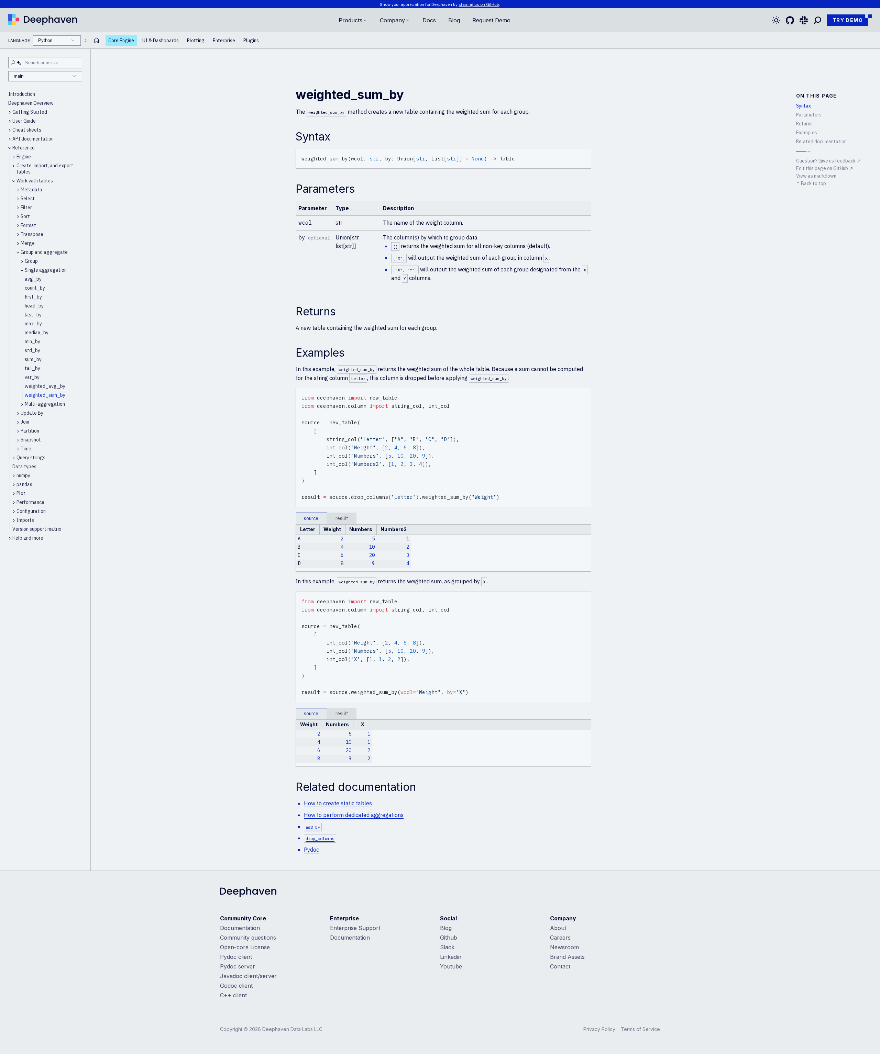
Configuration (31, 511)
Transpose (32, 234)
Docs (429, 20)
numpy (23, 475)
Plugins (251, 40)
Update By (32, 413)
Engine (23, 157)
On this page (816, 96)
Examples (806, 133)
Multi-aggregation (45, 404)
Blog (454, 20)
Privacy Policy (599, 1029)
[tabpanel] (443, 548)
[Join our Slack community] (804, 20)
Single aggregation (46, 270)
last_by (33, 315)
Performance (30, 502)
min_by (32, 341)
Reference (23, 148)
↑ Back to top (811, 183)
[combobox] (57, 40)
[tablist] (443, 518)
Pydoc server (237, 966)
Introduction (21, 94)
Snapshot (31, 440)
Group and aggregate (44, 252)
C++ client (233, 995)
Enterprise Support (355, 927)
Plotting (196, 40)
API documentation (33, 139)
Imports (25, 520)
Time (26, 449)
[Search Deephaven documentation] (817, 20)
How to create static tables (338, 803)
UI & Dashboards (160, 40)
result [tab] (342, 518)
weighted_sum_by (45, 395)
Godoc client (236, 985)
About (558, 927)
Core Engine (121, 40)
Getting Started (29, 112)
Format (28, 225)
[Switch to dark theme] (776, 20)
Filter (26, 207)
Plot (20, 493)
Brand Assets (567, 956)
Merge (28, 243)
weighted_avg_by (45, 386)
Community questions (248, 937)
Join (25, 422)
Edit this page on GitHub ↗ (824, 168)
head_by (34, 306)
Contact (560, 966)
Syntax (803, 106)
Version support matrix (36, 529)
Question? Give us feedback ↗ (828, 161)
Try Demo (848, 20)
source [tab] (311, 518)
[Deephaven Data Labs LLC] (248, 893)
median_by (36, 332)
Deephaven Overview (31, 103)
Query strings (30, 458)
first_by (33, 297)
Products (350, 20)
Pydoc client (236, 956)
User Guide (24, 121)
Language (30, 40)
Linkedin (450, 956)
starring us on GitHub (479, 4)
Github (448, 937)
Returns (804, 124)
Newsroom (564, 947)
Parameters (809, 115)
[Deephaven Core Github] (790, 20)
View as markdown (816, 176)
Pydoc (311, 849)
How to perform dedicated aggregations (354, 814)
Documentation (240, 927)
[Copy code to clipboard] (585, 155)
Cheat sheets (26, 130)
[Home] (42, 20)
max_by (33, 324)
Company (392, 20)
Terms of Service (640, 1029)
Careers (560, 937)
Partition (30, 431)
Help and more (27, 538)
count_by (35, 288)
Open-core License (245, 947)
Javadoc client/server (248, 976)
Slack (447, 947)
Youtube (451, 966)
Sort (25, 216)
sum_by (33, 359)
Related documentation (821, 141)
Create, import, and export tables (44, 168)
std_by (32, 350)
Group (31, 261)
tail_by (32, 368)
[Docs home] (96, 40)
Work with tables (34, 181)
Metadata (31, 190)
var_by (32, 377)
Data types (24, 466)
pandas (24, 484)
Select (28, 198)
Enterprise (224, 40)
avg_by (33, 279)
